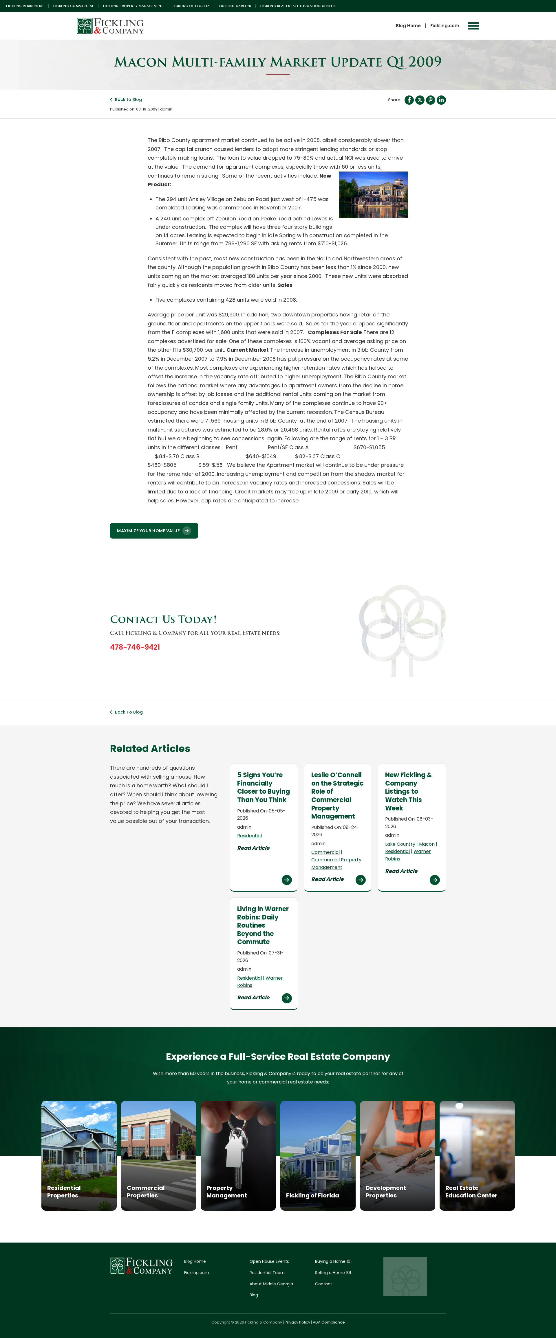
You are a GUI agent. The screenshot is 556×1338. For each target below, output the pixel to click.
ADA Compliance (329, 1322)
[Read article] (287, 880)
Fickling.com (444, 26)
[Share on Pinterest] (430, 100)
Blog (254, 1295)
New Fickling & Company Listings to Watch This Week (408, 791)
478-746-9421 (135, 647)
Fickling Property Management (133, 5)
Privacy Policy (297, 1322)
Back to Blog (128, 99)
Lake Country (400, 844)
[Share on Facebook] (409, 100)
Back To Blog (129, 712)
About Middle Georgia (271, 1284)
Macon (427, 844)
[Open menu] (473, 25)
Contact (323, 1284)
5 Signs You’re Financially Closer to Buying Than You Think (263, 787)
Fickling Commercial (73, 5)
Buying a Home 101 (333, 1261)
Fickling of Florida (191, 5)
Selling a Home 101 (333, 1273)
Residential (249, 835)
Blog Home (408, 26)
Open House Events (269, 1261)
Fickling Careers (235, 5)
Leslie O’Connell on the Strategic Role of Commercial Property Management (337, 796)
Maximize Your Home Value (148, 531)
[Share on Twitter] (420, 100)
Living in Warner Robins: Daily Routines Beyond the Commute (263, 925)
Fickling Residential (25, 5)
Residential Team (267, 1273)
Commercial (325, 852)
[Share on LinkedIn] (441, 100)
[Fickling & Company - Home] (111, 25)
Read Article (253, 848)
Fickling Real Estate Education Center (297, 5)
